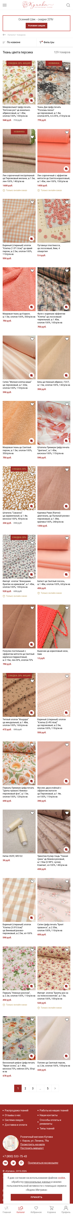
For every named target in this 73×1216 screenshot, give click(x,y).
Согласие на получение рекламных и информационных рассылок (33, 639)
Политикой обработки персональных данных (31, 627)
